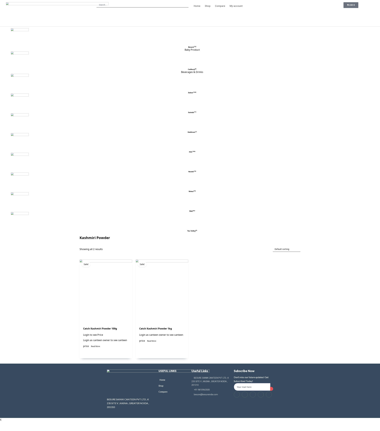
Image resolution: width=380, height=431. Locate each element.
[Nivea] (192, 181)
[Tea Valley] (192, 221)
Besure (191, 47)
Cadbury (191, 69)
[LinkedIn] (253, 394)
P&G (191, 211)
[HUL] (192, 142)
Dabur (190, 92)
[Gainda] (192, 102)
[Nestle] (192, 162)
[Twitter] (245, 394)
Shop (207, 6)
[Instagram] (269, 394)
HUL (190, 152)
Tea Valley (191, 231)
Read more (95, 346)
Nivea (191, 191)
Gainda (191, 112)
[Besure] (192, 37)
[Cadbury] (192, 60)
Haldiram (191, 132)
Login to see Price (93, 334)
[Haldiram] (192, 122)
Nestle (191, 171)
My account (236, 6)
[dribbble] (261, 394)
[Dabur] (192, 83)
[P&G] (192, 201)
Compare (220, 6)
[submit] (271, 389)
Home (197, 6)
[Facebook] (237, 394)
